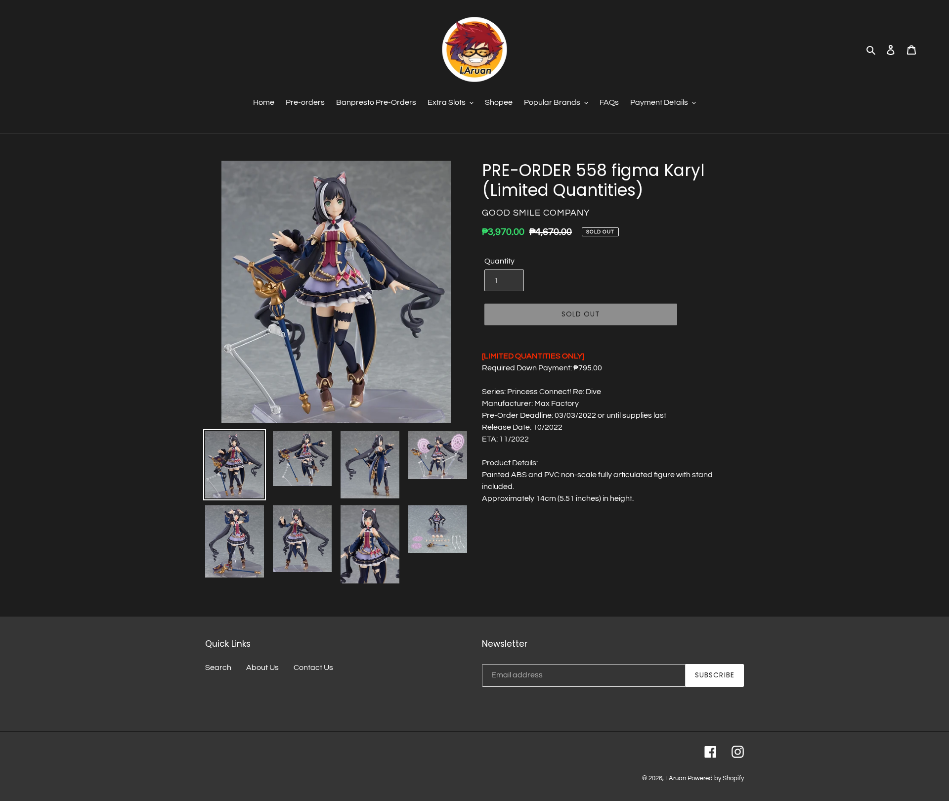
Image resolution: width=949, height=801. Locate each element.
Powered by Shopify (716, 778)
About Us (262, 667)
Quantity (499, 261)
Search (218, 667)
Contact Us (313, 667)
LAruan (675, 778)
